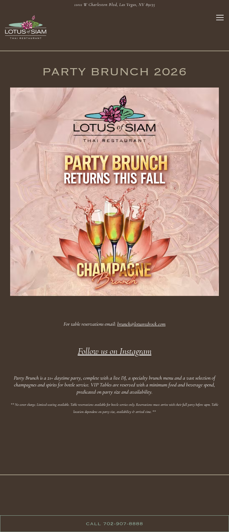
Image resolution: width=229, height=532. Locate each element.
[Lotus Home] (26, 26)
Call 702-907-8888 (114, 523)
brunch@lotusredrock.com (141, 324)
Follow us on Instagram (114, 351)
